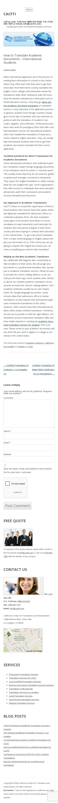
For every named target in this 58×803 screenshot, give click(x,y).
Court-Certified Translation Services (25, 681)
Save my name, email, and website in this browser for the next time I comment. (28, 470)
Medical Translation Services (22, 703)
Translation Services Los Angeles (24, 692)
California (49, 343)
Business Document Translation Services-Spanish (31, 685)
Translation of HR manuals (21, 688)
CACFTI (10, 14)
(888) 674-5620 (24, 601)
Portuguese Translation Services (23, 674)
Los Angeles (9, 346)
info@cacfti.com (26, 552)
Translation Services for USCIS (22, 678)
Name (7, 431)
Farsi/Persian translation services (24, 699)
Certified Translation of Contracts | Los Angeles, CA (16, 369)
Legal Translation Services (21, 696)
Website (7, 454)
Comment (8, 397)
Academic (30, 343)
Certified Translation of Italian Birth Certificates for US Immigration (43, 369)
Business (40, 343)
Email (7, 442)
